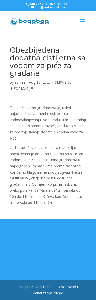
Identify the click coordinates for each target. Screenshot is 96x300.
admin (20, 82)
